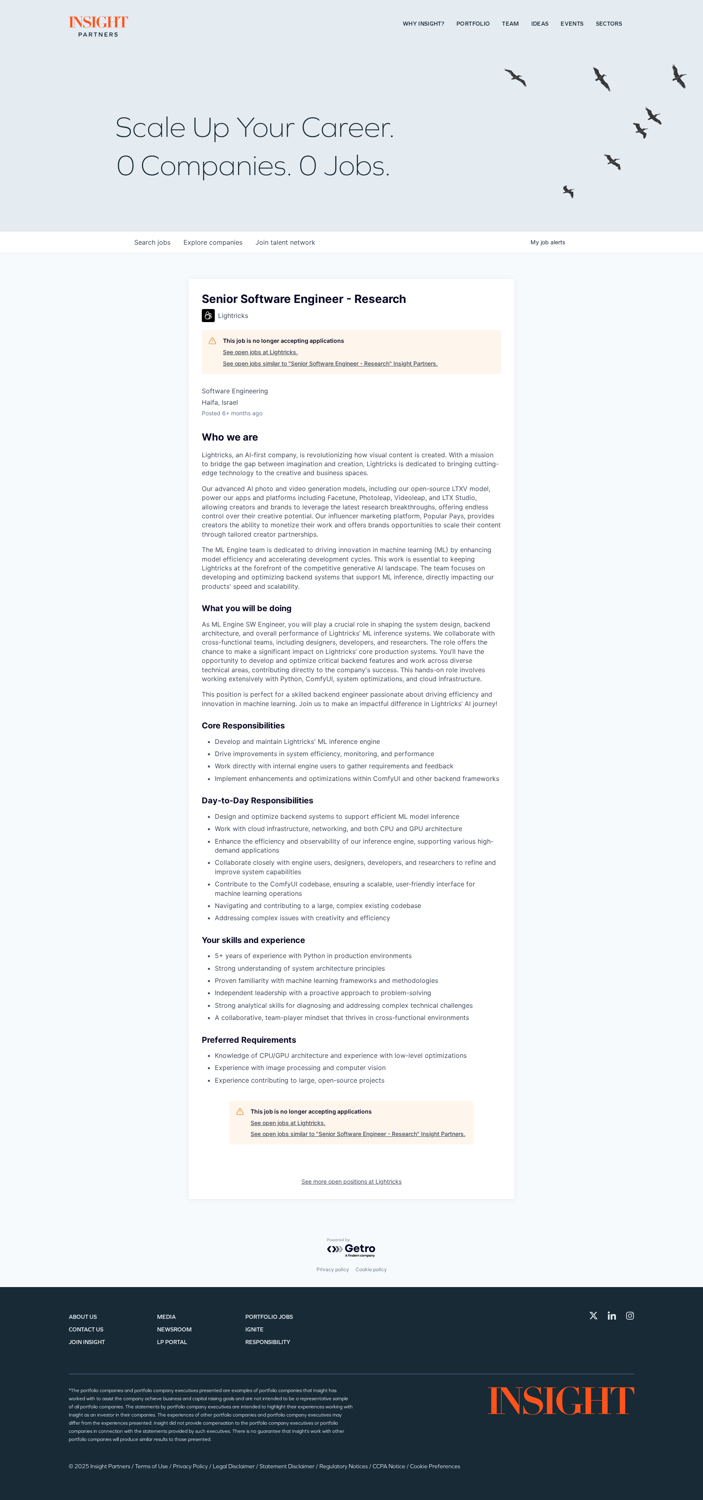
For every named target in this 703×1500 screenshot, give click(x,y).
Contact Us (86, 1329)
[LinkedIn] (612, 1315)
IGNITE (254, 1329)
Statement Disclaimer (288, 1466)
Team (510, 23)
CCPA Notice (389, 1466)
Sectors (609, 23)
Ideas (540, 23)
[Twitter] (593, 1315)
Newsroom (174, 1329)
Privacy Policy (191, 1466)
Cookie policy (371, 1269)
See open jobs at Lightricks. (260, 352)
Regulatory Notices (344, 1466)
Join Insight (87, 1342)
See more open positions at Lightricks (351, 1181)
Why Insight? (423, 23)
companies (212, 242)
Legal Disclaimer (234, 1466)
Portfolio (473, 23)
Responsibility (267, 1342)
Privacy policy (333, 1269)
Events (572, 23)
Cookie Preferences (435, 1466)
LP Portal (172, 1342)
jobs (152, 242)
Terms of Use (152, 1466)
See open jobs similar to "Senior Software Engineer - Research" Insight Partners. (330, 363)
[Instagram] (630, 1315)
